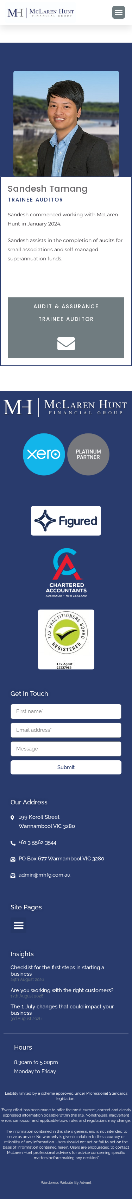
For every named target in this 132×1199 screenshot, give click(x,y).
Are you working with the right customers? (62, 990)
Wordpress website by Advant (66, 1183)
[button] (118, 12)
